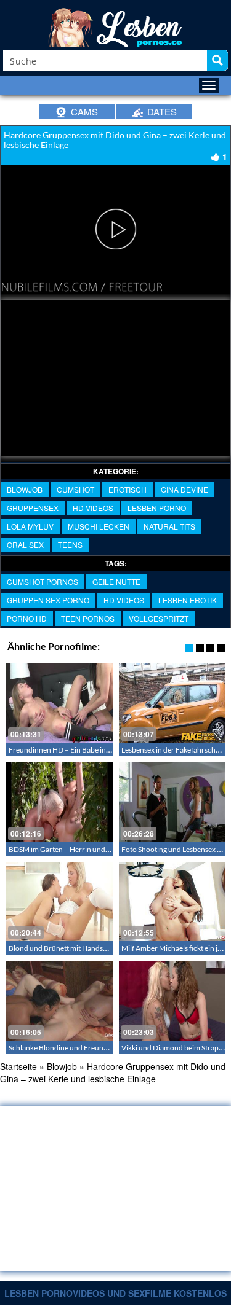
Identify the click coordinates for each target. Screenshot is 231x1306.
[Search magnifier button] (217, 60)
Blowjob (25, 489)
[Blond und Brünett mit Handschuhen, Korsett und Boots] (59, 901)
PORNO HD (27, 618)
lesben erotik (187, 600)
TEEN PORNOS (88, 618)
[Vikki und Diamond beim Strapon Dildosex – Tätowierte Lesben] (172, 1000)
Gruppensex (33, 507)
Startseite (18, 1066)
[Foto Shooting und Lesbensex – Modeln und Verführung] (172, 802)
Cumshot (75, 489)
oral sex (25, 544)
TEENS (70, 544)
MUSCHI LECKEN (98, 526)
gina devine (184, 489)
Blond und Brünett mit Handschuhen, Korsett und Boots (99, 948)
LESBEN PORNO (157, 507)
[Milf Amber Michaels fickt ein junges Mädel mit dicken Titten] (172, 901)
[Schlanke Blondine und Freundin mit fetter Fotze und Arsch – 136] (59, 1000)
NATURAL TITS (169, 526)
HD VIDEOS (93, 507)
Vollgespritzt (158, 618)
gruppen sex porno (48, 600)
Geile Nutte (116, 581)
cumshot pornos (42, 581)
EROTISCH (127, 489)
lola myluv (30, 526)
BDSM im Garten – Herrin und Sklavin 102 (76, 849)
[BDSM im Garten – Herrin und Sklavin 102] (59, 802)
